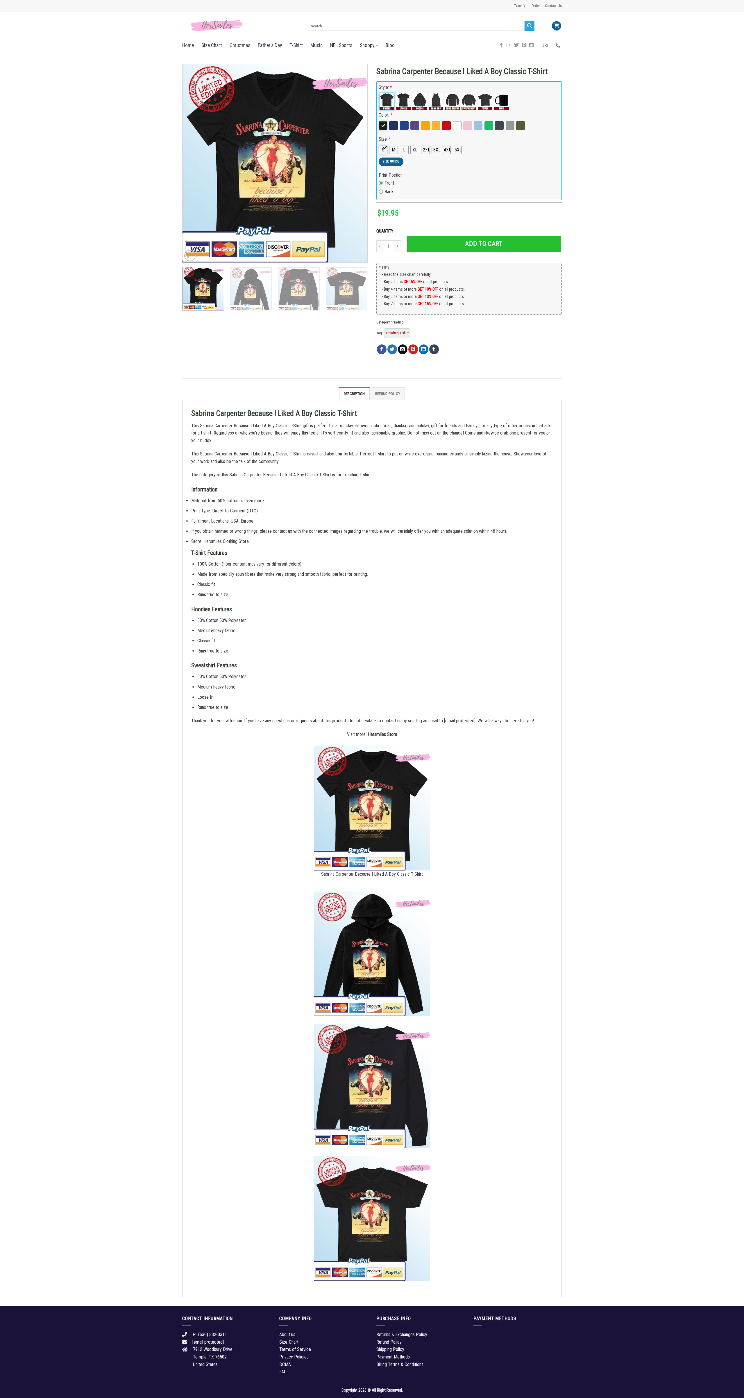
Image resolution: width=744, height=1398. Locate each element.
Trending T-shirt (397, 333)
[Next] (356, 163)
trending (397, 322)
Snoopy (367, 45)
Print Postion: (391, 175)
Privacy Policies (294, 1357)
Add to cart (483, 243)
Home (188, 45)
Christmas (240, 45)
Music (316, 45)
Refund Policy (387, 393)
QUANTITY (385, 231)
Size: (385, 139)
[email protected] (459, 720)
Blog (390, 45)
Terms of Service (295, 1349)
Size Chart (211, 45)
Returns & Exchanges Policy (401, 1334)
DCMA (285, 1364)
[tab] (354, 393)
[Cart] (556, 26)
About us (287, 1334)
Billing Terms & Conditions (399, 1364)
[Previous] (193, 163)
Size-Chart (288, 1342)
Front (389, 183)
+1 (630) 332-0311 (209, 1334)
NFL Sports (341, 45)
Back (389, 191)
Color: (385, 115)
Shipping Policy (390, 1349)
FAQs (284, 1371)
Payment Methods (393, 1357)
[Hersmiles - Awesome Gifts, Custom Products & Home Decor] (240, 25)
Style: (385, 87)
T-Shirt (296, 45)
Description (354, 393)
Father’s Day (270, 45)
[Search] (529, 26)
